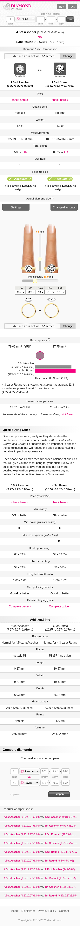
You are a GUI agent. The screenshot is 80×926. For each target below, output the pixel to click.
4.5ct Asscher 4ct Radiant (40, 878)
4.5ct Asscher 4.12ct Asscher (39, 869)
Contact (64, 910)
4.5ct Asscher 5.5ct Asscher (42, 816)
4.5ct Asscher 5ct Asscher (40, 825)
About (14, 910)
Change (68, 56)
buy (61, 6)
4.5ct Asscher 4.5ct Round (42, 851)
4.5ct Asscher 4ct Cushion (41, 843)
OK (25, 152)
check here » (19, 99)
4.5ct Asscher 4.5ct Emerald (42, 834)
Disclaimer (28, 910)
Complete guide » (20, 606)
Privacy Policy (47, 910)
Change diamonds (64, 207)
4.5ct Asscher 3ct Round (40, 895)
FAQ (72, 6)
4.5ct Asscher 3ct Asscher (40, 886)
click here (67, 414)
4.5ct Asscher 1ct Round (39, 860)
